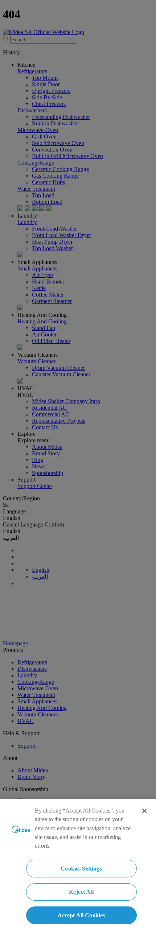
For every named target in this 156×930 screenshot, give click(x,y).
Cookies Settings (81, 868)
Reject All (81, 892)
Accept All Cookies (81, 915)
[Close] (144, 811)
